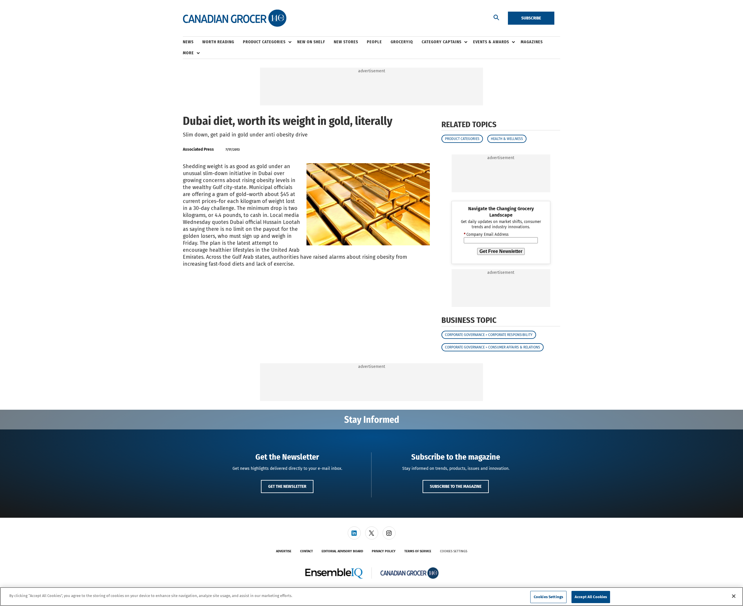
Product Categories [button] (264, 41)
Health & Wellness (507, 139)
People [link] (374, 41)
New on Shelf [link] (311, 41)
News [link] (188, 41)
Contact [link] (306, 551)
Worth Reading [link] (218, 41)
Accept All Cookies (591, 597)
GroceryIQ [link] (402, 41)
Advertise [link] (283, 551)
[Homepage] (234, 18)
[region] (371, 596)
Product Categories (462, 139)
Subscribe (531, 18)
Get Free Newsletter (500, 251)
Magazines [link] (532, 41)
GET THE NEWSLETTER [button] (287, 486)
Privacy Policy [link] (384, 551)
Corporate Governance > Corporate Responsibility (489, 335)
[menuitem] (192, 42)
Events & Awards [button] (491, 41)
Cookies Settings (453, 551)
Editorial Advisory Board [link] (342, 551)
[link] (354, 533)
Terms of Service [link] (417, 551)
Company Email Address (486, 234)
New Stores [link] (346, 41)
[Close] (733, 596)
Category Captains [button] (441, 41)
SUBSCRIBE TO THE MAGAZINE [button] (455, 486)
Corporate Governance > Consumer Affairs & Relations (492, 347)
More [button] (188, 53)
